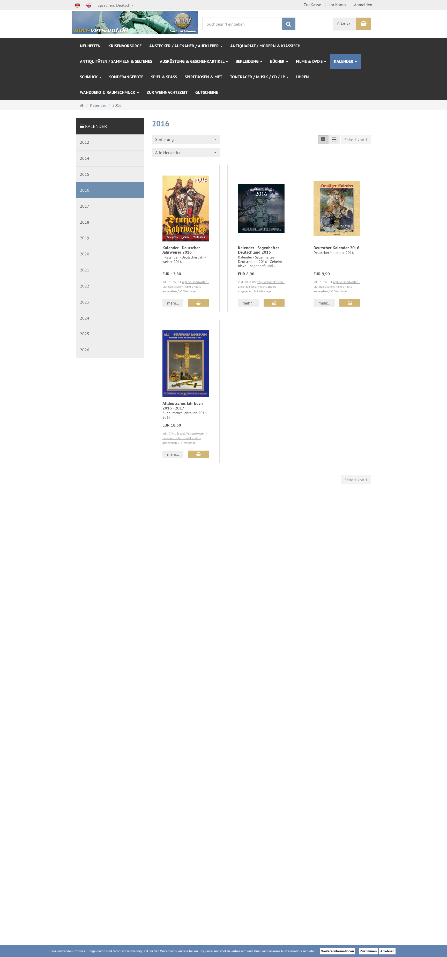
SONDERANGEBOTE (126, 77)
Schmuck (89, 77)
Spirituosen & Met (203, 77)
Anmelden (363, 4)
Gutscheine (206, 92)
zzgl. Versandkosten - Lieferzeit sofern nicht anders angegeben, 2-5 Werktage (185, 286)
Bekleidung (248, 61)
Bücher (278, 61)
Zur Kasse (312, 4)
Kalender (344, 61)
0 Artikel (344, 23)
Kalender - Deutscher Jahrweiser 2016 (181, 250)
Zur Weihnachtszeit (167, 92)
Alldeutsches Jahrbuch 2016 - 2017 (182, 406)
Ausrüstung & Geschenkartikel (192, 61)
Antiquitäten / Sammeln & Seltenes (116, 61)
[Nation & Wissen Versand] (135, 22)
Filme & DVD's (310, 61)
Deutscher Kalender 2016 (336, 247)
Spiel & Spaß (164, 77)
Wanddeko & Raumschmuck (108, 92)
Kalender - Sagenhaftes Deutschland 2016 (258, 250)
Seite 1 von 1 (356, 139)
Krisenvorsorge (124, 46)
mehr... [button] (173, 303)
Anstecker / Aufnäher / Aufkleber (184, 46)
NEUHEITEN (90, 46)
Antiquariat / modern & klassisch (265, 46)
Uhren (302, 77)
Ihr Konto (337, 4)
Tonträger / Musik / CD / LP (258, 77)
